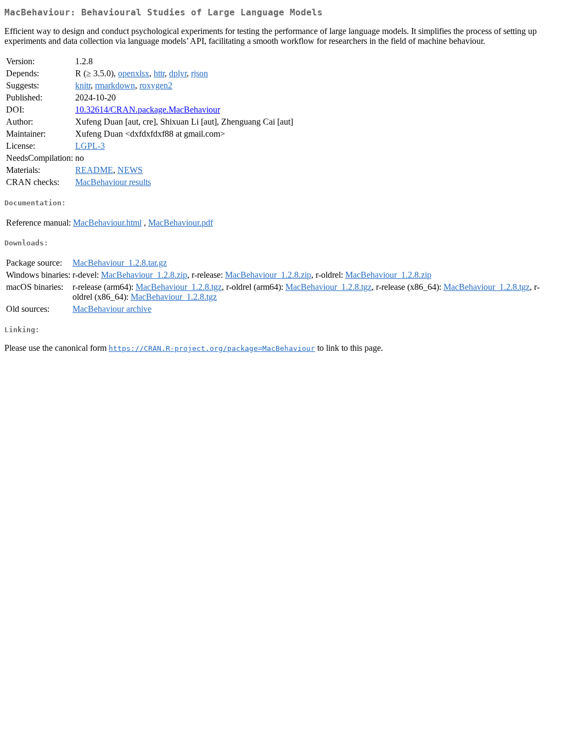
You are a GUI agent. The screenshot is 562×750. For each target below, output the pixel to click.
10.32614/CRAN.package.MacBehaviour (147, 109)
